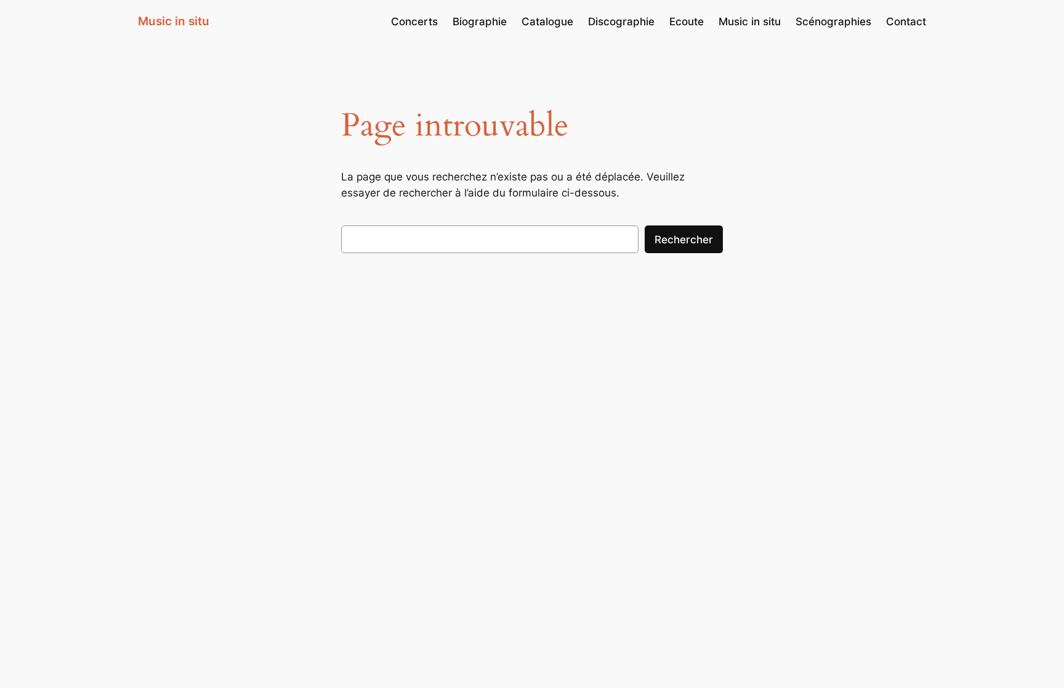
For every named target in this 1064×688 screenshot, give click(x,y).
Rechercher (684, 239)
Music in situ (173, 21)
